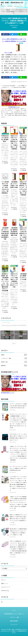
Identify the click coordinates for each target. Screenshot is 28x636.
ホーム (14, 343)
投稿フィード (4, 583)
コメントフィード (5, 587)
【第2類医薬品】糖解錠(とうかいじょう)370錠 (23, 276)
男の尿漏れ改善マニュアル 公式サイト (14, 614)
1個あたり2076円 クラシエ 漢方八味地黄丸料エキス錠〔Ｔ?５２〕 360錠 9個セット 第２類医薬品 (23, 234)
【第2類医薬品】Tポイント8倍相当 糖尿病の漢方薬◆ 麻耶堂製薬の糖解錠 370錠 (5, 233)
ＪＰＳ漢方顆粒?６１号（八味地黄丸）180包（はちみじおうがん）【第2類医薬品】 (5, 187)
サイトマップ (14, 624)
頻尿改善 (14, 27)
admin (25, 81)
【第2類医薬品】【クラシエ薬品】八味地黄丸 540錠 (14, 184)
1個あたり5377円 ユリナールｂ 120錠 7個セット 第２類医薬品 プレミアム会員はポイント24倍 (14, 280)
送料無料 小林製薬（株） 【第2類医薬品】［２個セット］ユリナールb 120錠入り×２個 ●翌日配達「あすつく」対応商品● (5, 282)
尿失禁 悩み (13, 362)
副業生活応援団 (14, 621)
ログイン (3, 580)
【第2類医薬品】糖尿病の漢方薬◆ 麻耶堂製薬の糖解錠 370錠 (14, 231)
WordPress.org (5, 590)
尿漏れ (13, 355)
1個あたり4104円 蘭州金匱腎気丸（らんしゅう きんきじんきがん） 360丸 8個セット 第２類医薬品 (23, 188)
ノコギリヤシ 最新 (14, 617)
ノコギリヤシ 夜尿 (13, 358)
